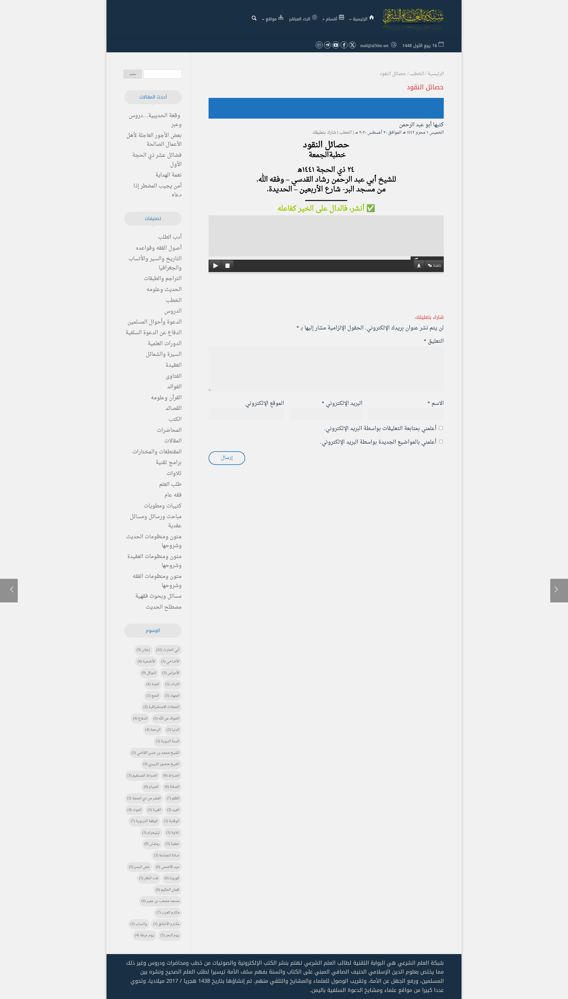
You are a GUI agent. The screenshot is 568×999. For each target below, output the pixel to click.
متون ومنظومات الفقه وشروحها (157, 581)
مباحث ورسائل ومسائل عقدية (156, 521)
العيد (173, 810)
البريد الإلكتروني (342, 403)
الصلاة (172, 787)
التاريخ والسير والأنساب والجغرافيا (155, 263)
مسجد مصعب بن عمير (160, 901)
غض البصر (139, 867)
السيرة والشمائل (164, 354)
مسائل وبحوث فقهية (158, 596)
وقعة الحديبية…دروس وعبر (155, 120)
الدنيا (173, 730)
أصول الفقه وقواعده (159, 248)
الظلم (173, 798)
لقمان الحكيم (167, 890)
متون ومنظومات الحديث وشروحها (154, 541)
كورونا (171, 878)
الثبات (172, 684)
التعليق (434, 341)
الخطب (345, 133)
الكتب (175, 419)
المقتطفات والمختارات (157, 452)
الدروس (173, 311)
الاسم (435, 403)
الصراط (171, 775)
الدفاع (140, 718)
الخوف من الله (166, 718)
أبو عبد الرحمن (415, 125)
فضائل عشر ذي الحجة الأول (157, 160)
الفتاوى (174, 376)
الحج (152, 696)
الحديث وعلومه (164, 289)
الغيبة (154, 810)
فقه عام (173, 495)
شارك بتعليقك (324, 133)
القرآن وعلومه (166, 398)
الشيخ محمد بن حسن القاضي (155, 753)
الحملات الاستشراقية (161, 707)
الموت (134, 810)
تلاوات (174, 473)
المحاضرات (169, 430)
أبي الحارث (167, 650)
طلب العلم (170, 484)
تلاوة (172, 833)
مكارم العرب (167, 912)
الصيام (151, 787)
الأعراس (170, 673)
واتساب (138, 924)
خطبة (172, 844)
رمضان (151, 844)
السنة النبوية (167, 741)
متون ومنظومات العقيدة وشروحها (154, 561)
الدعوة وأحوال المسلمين (155, 322)
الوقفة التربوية (144, 821)
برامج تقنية (169, 463)
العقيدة (174, 365)
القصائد (173, 408)
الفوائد (174, 387)
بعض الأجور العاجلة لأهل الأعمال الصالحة (154, 140)
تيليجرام (151, 833)
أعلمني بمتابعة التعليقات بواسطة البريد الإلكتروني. (380, 428)
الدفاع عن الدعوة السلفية (153, 333)
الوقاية (171, 821)
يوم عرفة (144, 935)
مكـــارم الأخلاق (166, 924)
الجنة (152, 684)
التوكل (149, 673)
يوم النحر (169, 935)
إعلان (143, 650)
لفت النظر (148, 878)
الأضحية (146, 661)
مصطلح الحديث (164, 607)
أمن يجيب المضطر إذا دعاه (157, 191)
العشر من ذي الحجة (144, 798)
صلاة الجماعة (166, 855)
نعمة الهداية (168, 175)
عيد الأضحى (167, 867)
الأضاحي (170, 661)
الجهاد (172, 696)
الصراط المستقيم (142, 775)
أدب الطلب (170, 237)
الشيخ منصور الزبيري (161, 764)
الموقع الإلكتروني (264, 403)
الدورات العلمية (165, 344)
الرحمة (152, 730)
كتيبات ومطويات (163, 506)
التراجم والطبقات (163, 279)
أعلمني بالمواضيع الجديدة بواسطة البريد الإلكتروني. (378, 442)
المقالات (173, 441)
